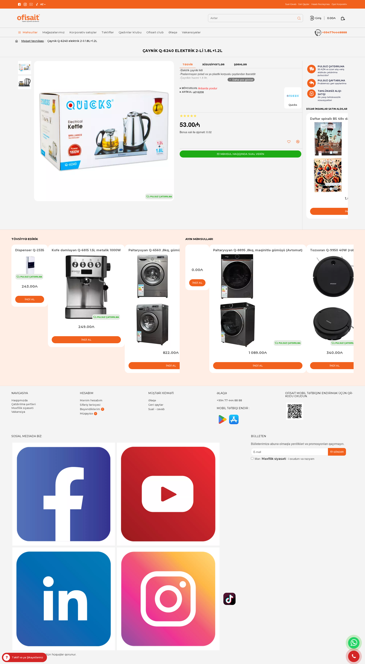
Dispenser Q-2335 (29, 250)
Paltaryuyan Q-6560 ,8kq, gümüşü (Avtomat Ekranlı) (171, 250)
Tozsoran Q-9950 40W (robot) (334, 250)
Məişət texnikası (32, 41)
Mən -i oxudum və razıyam (284, 459)
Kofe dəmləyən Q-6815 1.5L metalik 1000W (86, 250)
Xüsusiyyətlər (213, 64)
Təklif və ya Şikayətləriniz (27, 657)
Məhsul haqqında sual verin (242, 153)
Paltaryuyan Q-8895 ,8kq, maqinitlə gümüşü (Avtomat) (257, 250)
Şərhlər (240, 64)
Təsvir (187, 64)
